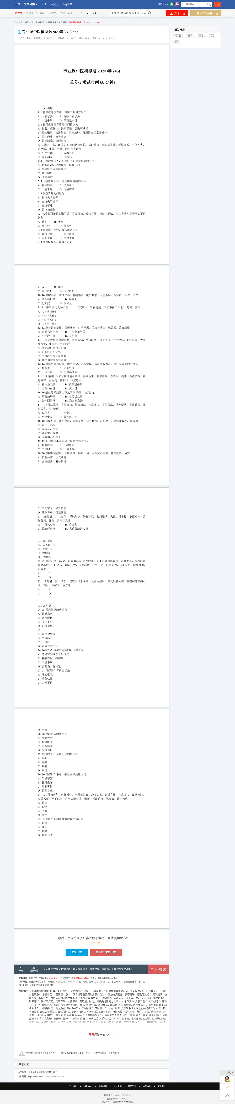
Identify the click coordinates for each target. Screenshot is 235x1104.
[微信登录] (171, 4)
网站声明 (88, 1086)
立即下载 (179, 13)
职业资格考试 (37, 22)
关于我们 (73, 1086)
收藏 (42, 13)
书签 (20, 13)
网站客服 (147, 1086)
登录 (166, 4)
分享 (31, 13)
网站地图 (103, 1086)
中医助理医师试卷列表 (56, 22)
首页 (17, 4)
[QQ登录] (176, 4)
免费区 (54, 4)
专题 (44, 4)
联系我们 (162, 1086)
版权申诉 (68, 13)
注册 (160, 4)
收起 (229, 1072)
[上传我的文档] (217, 4)
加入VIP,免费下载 (207, 13)
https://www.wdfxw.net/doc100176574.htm (46, 1076)
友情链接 (132, 1086)
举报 (54, 13)
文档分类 (29, 4)
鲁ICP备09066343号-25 (117, 1099)
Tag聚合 (67, 4)
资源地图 (117, 1086)
